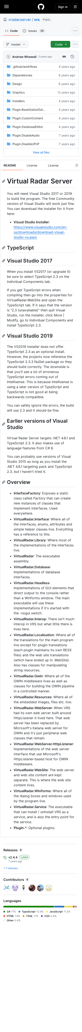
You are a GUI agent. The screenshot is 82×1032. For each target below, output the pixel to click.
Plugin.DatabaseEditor (27, 127)
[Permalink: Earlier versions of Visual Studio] (4, 424)
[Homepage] (41, 6)
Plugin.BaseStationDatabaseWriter (35, 109)
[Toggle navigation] (6, 6)
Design (17, 84)
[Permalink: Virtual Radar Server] (4, 181)
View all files (41, 152)
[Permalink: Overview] (4, 482)
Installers (18, 101)
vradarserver (19, 19)
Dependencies (22, 75)
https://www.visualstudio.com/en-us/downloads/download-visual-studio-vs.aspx (40, 232)
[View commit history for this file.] (72, 57)
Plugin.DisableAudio (26, 135)
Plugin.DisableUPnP (25, 144)
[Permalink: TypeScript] (4, 248)
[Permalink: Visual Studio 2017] (4, 261)
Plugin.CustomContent (27, 118)
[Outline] (76, 165)
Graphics (18, 92)
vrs (37, 19)
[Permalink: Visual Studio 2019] (4, 336)
